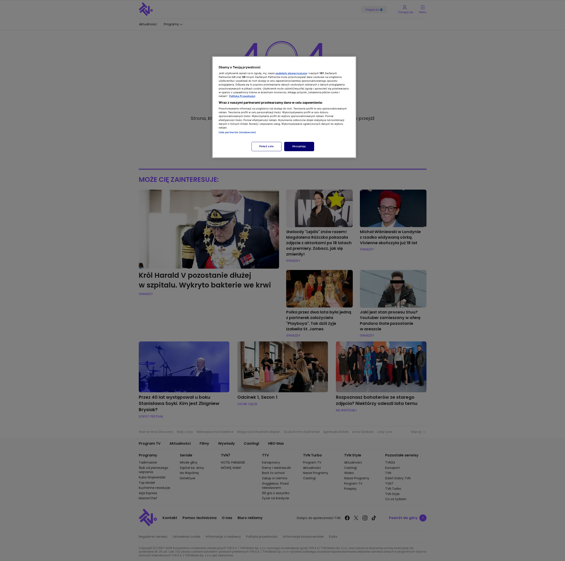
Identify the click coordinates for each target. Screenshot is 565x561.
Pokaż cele (266, 146)
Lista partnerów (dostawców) (237, 132)
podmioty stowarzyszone (291, 73)
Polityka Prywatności (242, 96)
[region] (284, 107)
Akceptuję (299, 146)
